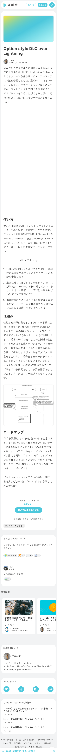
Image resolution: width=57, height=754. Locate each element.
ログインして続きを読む (33, 519)
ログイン (31, 5)
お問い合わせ (20, 747)
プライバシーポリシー (32, 743)
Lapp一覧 (7, 743)
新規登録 (42, 5)
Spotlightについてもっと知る (21, 751)
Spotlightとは (7, 740)
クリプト (14, 526)
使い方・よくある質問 (25, 740)
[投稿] (52, 5)
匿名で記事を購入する (28, 510)
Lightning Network (45, 740)
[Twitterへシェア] (7, 689)
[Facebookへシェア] (21, 689)
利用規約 (17, 743)
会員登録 (17, 519)
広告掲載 (48, 743)
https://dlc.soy (28, 260)
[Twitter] (19, 655)
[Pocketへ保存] (50, 689)
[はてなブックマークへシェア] (36, 689)
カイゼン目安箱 (35, 747)
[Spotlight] (11, 5)
